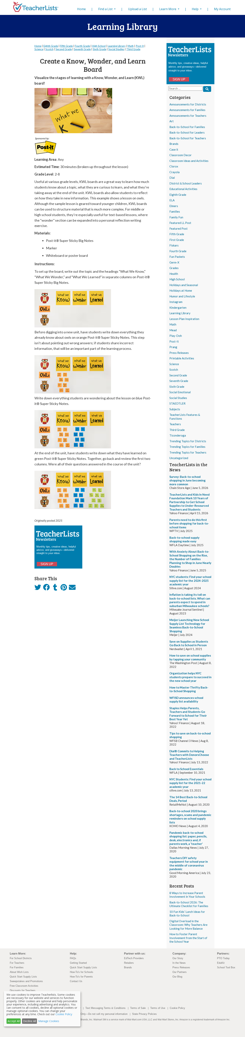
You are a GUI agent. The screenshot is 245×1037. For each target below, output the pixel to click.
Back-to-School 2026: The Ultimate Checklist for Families (188, 904)
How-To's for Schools (81, 972)
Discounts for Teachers (22, 990)
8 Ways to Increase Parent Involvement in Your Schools (187, 894)
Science (174, 364)
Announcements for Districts (187, 104)
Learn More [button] (168, 9)
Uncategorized (178, 458)
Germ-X (174, 262)
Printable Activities (181, 358)
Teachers (175, 424)
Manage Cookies (48, 1021)
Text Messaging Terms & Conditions (105, 1008)
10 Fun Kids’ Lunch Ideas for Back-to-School (187, 913)
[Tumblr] (55, 588)
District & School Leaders (185, 183)
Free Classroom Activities (24, 985)
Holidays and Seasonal (183, 285)
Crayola (174, 172)
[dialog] (42, 1008)
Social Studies (178, 398)
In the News (179, 962)
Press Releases (179, 352)
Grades (174, 268)
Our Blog (177, 976)
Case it (173, 149)
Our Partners (179, 972)
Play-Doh (175, 335)
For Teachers (17, 962)
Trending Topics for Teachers (187, 452)
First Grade (176, 240)
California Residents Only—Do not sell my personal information (92, 1014)
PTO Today (223, 958)
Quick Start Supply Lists (23, 976)
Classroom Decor (180, 155)
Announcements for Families (187, 110)
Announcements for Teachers (187, 115)
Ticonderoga (177, 435)
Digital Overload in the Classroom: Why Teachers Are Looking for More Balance (188, 924)
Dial (172, 177)
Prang (173, 347)
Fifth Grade (176, 234)
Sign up (179, 79)
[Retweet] (37, 588)
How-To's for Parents (81, 976)
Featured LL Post (180, 222)
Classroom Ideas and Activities (188, 160)
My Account (222, 9)
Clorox (173, 166)
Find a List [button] (105, 9)
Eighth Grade (177, 194)
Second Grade (178, 375)
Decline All (29, 1021)
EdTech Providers (134, 958)
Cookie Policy (177, 1008)
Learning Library (179, 313)
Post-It (174, 341)
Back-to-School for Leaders (187, 132)
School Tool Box (226, 967)
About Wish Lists (19, 972)
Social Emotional (180, 392)
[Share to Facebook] (46, 587)
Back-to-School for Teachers (187, 138)
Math (172, 324)
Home (82, 9)
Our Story (177, 958)
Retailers (129, 962)
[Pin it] (63, 588)
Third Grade (177, 430)
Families (174, 211)
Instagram (175, 302)
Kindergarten (177, 307)
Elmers (173, 206)
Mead (173, 330)
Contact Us (76, 981)
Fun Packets (177, 256)
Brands (173, 143)
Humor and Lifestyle (182, 296)
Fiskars (174, 245)
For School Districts (21, 958)
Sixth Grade (176, 386)
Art (171, 121)
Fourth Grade (177, 251)
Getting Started (78, 962)
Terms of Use (157, 1008)
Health (173, 273)
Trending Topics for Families (187, 446)
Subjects (174, 409)
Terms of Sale (138, 1008)
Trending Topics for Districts (187, 441)
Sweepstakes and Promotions (26, 981)
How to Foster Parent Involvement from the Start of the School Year (188, 937)
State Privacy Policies (144, 1014)
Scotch (173, 369)
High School (177, 279)
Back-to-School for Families (187, 127)
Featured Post (178, 228)
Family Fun (176, 217)
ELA (172, 200)
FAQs (73, 958)
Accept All (14, 1021)
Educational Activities (183, 189)
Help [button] (195, 9)
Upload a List (137, 9)
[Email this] (72, 588)
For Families (17, 967)
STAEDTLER (177, 403)
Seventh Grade (178, 381)
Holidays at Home (180, 290)
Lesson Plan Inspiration (184, 319)
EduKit (221, 962)
